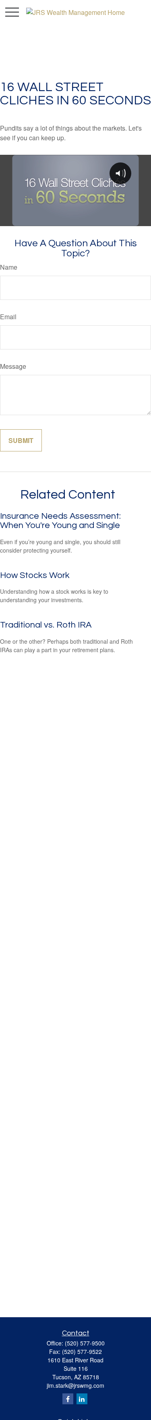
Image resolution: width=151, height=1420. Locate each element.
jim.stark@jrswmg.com (75, 1385)
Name (8, 267)
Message (13, 366)
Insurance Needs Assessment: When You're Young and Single (60, 520)
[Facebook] (67, 1398)
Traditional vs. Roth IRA (45, 625)
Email (8, 316)
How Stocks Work (35, 575)
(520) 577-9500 (85, 1343)
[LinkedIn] (82, 1398)
